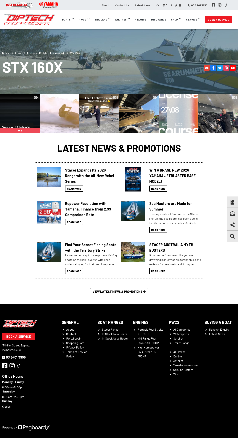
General (70, 322)
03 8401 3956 (16, 357)
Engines (141, 322)
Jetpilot (178, 338)
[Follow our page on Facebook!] (213, 5)
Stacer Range (110, 329)
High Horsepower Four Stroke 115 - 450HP (148, 352)
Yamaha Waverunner (185, 365)
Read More (74, 188)
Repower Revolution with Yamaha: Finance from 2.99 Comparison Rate (88, 209)
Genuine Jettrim (183, 369)
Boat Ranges (110, 322)
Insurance (158, 19)
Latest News (142, 5)
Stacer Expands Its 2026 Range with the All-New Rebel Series (89, 175)
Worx (176, 374)
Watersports (181, 334)
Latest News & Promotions (119, 147)
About (105, 5)
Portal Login (73, 338)
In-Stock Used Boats (115, 338)
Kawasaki (58, 53)
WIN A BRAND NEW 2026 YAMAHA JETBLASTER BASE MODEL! (172, 175)
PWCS (174, 322)
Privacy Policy (75, 347)
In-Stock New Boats (114, 334)
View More (47, 177)
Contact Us (122, 5)
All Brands (179, 352)
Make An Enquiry (219, 329)
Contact (71, 334)
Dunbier (178, 356)
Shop (174, 19)
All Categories (181, 329)
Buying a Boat (218, 322)
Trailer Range (181, 343)
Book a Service (218, 19)
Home (5, 53)
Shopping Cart (75, 343)
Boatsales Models (37, 53)
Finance (140, 19)
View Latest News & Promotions (117, 291)
